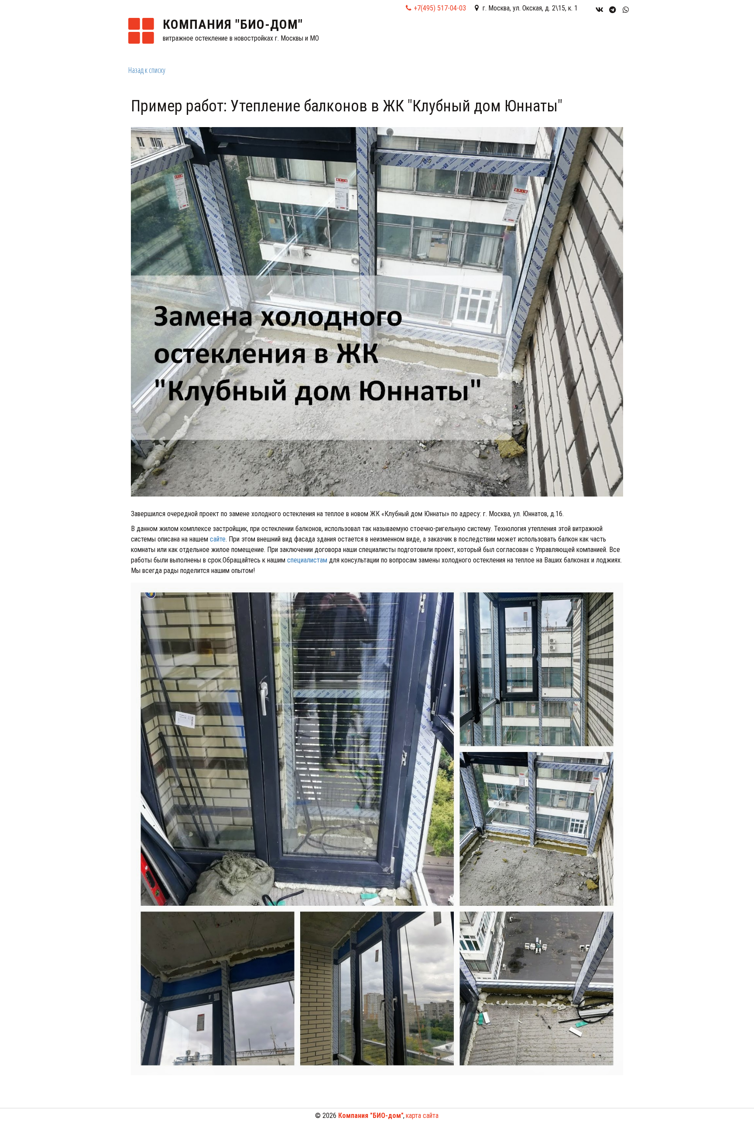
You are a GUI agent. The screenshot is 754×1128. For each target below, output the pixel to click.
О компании (406, 38)
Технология (528, 38)
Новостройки (467, 38)
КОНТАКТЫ (577, 38)
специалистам (307, 560)
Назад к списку (146, 70)
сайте (218, 539)
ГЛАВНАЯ (361, 38)
